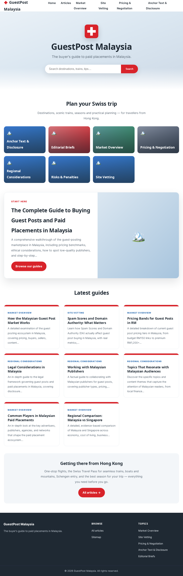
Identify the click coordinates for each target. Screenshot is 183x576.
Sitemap (96, 537)
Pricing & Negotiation (124, 5)
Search (129, 69)
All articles (97, 530)
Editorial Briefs (146, 556)
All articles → (92, 492)
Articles (66, 3)
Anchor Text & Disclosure (156, 5)
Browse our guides (29, 266)
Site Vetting (103, 5)
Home (52, 3)
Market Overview (80, 5)
